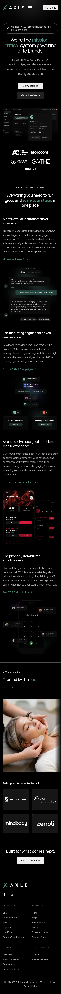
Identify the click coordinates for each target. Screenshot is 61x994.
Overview (7, 954)
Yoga (34, 917)
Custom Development (14, 937)
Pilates (35, 912)
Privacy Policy (30, 986)
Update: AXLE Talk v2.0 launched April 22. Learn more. (31, 28)
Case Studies (9, 964)
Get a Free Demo (30, 95)
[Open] (29, 7)
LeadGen (7, 932)
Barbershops (38, 922)
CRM (5, 912)
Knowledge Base (40, 959)
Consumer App (10, 917)
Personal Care (39, 937)
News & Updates (11, 969)
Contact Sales (30, 85)
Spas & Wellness (40, 932)
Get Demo (50, 7)
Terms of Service (48, 982)
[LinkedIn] (4, 895)
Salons (35, 927)
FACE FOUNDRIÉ (18, 761)
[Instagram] (12, 895)
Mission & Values (11, 959)
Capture (7, 927)
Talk (5, 922)
